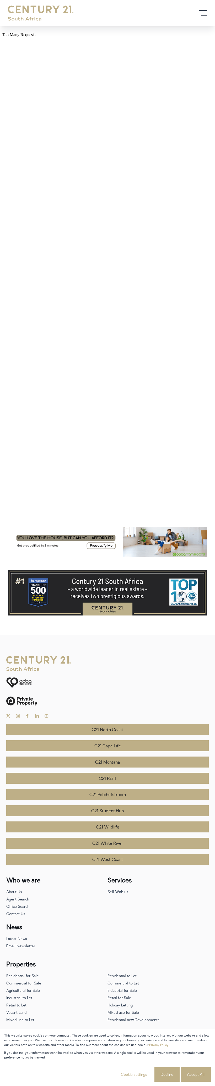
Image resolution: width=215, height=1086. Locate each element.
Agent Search (17, 899)
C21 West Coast (107, 860)
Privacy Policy (159, 1045)
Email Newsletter (20, 946)
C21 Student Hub (107, 811)
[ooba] (107, 682)
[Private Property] (107, 701)
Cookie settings (134, 1074)
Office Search (17, 906)
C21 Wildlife (107, 827)
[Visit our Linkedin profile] (37, 716)
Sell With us (118, 891)
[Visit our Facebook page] (27, 716)
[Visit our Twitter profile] (8, 716)
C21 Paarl (107, 778)
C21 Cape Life (107, 746)
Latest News (16, 938)
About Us (14, 891)
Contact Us (15, 913)
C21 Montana (107, 762)
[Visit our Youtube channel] (47, 716)
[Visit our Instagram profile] (18, 716)
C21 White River (107, 843)
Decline (167, 1074)
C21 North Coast (107, 730)
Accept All (196, 1074)
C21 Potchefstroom (107, 795)
